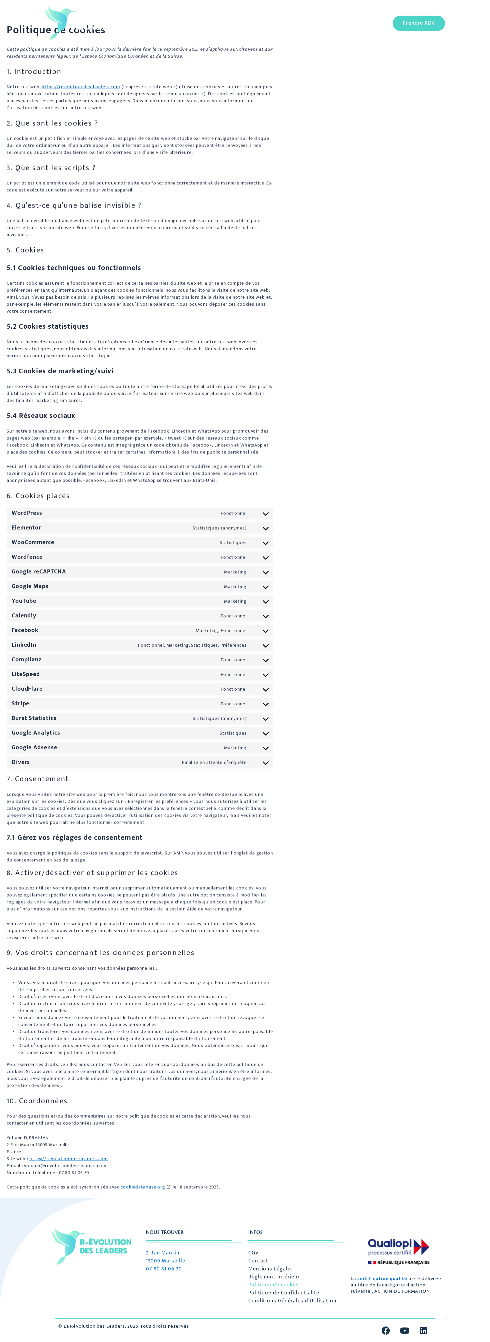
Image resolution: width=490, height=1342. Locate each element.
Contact (258, 1261)
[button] (224, 23)
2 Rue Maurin (163, 1252)
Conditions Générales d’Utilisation (292, 1301)
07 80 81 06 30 (164, 1268)
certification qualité (382, 1278)
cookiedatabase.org (143, 1187)
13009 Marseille (165, 1260)
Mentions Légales (270, 1269)
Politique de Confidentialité (283, 1293)
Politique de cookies (274, 1285)
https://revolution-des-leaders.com (81, 87)
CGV (253, 1253)
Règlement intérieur (274, 1277)
